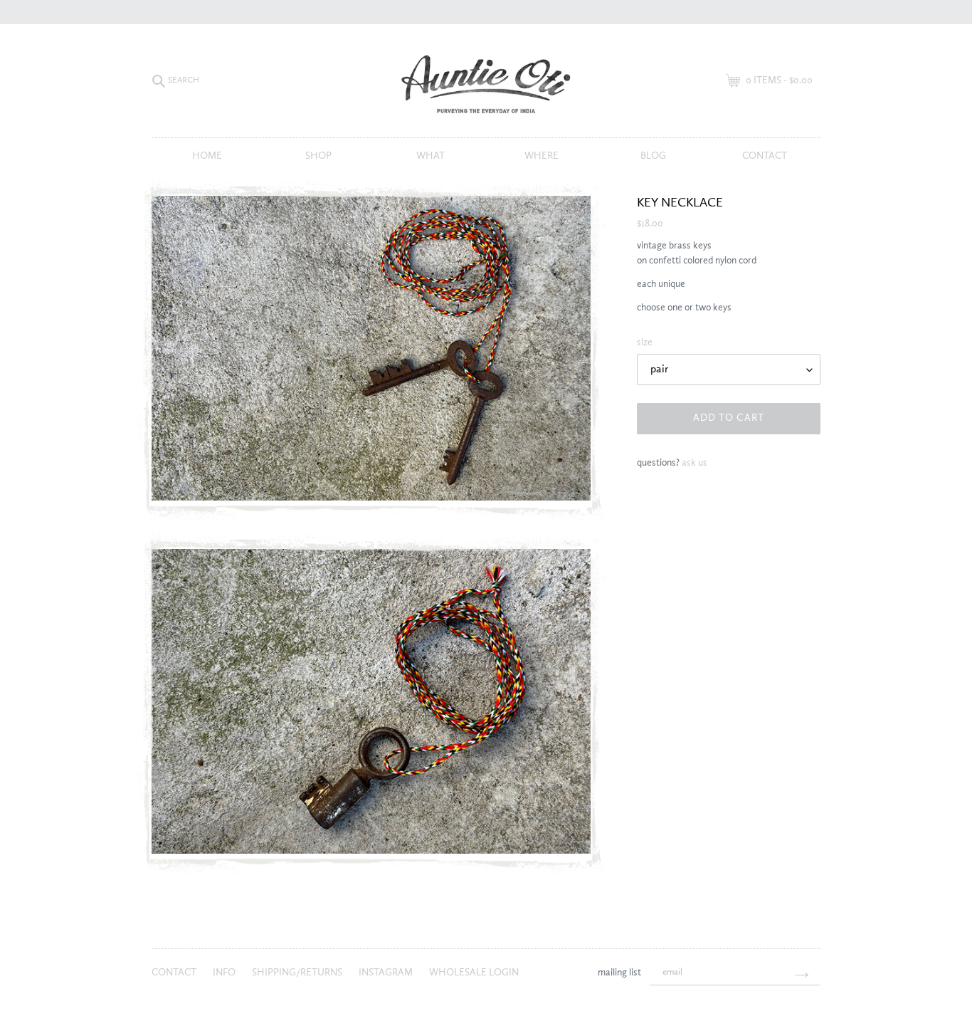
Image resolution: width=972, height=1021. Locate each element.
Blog (653, 156)
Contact (764, 156)
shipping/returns (298, 973)
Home (207, 156)
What (430, 156)
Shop (318, 156)
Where (541, 156)
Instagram (387, 973)
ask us (694, 463)
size (645, 342)
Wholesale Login (474, 973)
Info (225, 973)
